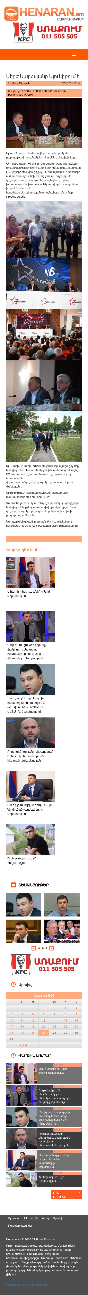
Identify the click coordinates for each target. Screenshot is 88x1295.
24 (11, 1032)
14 (54, 1020)
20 (43, 1026)
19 (33, 1026)
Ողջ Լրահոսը (59, 1194)
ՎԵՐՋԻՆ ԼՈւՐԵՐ (34, 1055)
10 (11, 1020)
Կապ (45, 1218)
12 (33, 1020)
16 (76, 1020)
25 (22, 1032)
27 (43, 1032)
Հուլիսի (22, 1045)
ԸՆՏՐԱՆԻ (26, 91)
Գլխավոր (14, 1218)
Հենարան (24, 83)
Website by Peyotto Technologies (27, 1284)
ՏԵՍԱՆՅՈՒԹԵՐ (33, 884)
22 (65, 1026)
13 (43, 1020)
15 (65, 1020)
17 (11, 1026)
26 (33, 1032)
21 (54, 1026)
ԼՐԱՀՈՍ (38, 91)
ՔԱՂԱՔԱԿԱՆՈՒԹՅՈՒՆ (21, 94)
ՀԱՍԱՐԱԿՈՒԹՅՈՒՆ (55, 91)
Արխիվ (57, 1218)
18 (22, 1026)
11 (22, 1020)
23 (76, 1026)
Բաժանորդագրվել (20, 1225)
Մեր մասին (31, 1218)
